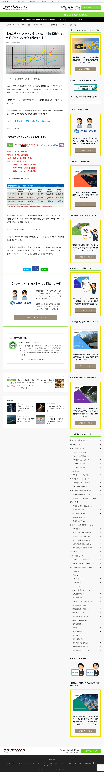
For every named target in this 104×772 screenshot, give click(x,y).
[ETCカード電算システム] (80, 440)
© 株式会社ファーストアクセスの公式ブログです (52, 769)
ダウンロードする (85, 204)
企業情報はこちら (90, 7)
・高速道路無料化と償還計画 (81, 548)
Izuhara (20, 42)
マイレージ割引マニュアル (56, 763)
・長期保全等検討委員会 (80, 643)
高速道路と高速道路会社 (81, 567)
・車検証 (75, 471)
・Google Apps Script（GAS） (82, 563)
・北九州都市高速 (78, 594)
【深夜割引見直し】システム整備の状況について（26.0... (25, 408)
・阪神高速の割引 (78, 517)
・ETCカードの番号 (78, 452)
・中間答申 (75, 529)
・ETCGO (75, 571)
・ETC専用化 (76, 582)
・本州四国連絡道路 (79, 605)
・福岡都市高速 (77, 624)
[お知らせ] (75, 444)
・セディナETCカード (79, 486)
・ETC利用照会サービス (80, 460)
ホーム (27, 15)
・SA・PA (75, 586)
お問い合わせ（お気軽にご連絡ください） (76, 15)
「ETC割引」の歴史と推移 (74, 763)
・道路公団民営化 (77, 639)
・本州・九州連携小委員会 (80, 540)
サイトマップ (54, 765)
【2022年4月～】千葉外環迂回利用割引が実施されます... (55, 408)
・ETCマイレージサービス (81, 483)
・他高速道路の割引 (78, 513)
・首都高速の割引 (78, 521)
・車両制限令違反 (78, 631)
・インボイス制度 (78, 463)
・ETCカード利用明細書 (80, 456)
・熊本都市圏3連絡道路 (79, 616)
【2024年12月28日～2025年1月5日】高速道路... (26, 420)
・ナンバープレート (78, 467)
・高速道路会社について (80, 650)
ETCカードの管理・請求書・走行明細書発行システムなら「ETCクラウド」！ (52, 19)
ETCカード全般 (77, 448)
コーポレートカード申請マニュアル (35, 763)
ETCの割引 (76, 502)
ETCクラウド (18, 763)
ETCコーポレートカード (80, 490)
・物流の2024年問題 (79, 620)
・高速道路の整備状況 (79, 646)
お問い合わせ (88, 763)
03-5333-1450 (71, 749)
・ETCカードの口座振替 (80, 559)
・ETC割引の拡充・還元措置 (81, 506)
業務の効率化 (76, 556)
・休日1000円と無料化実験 (81, 533)
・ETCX (75, 575)
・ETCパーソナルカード (80, 579)
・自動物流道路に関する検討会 (82, 544)
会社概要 (9, 763)
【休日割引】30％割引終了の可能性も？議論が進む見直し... (55, 421)
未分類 (73, 552)
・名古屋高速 (76, 597)
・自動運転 (76, 628)
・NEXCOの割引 (77, 510)
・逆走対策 (75, 635)
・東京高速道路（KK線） (80, 609)
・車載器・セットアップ (80, 475)
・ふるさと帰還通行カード (80, 590)
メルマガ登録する (85, 69)
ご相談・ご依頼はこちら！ (36, 317)
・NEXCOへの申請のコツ (80, 494)
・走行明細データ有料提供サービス (83, 498)
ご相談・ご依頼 (85, 150)
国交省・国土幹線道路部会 (81, 525)
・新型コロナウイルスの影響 (81, 601)
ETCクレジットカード (79, 479)
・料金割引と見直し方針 (80, 536)
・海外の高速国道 (77, 613)
